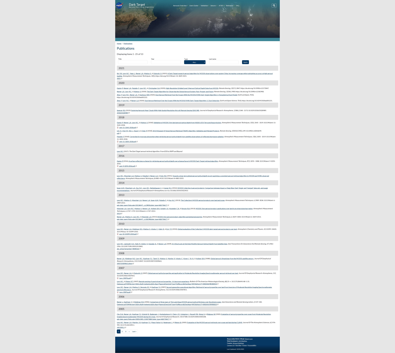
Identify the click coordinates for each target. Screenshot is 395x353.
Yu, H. (192, 258)
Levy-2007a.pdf (125, 292)
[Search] (274, 6)
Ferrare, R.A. (185, 208)
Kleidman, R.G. (137, 229)
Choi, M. (125, 131)
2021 (119, 78)
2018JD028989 (122, 113)
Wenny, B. (178, 322)
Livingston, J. (185, 314)
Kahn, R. (161, 229)
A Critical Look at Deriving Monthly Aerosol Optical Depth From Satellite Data (199, 244)
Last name (212, 59)
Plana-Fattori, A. (157, 322)
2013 (119, 213)
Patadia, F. (135, 88)
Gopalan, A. (152, 244)
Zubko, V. (144, 244)
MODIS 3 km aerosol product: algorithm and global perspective (179, 217)
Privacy (244, 345)
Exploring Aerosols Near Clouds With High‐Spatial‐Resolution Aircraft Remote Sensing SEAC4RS (165, 110)
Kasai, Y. (137, 131)
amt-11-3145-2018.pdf (127, 127)
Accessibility (252, 345)
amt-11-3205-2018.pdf (127, 141)
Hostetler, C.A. (174, 208)
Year (152, 59)
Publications (128, 43)
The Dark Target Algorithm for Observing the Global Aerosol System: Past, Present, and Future (180, 91)
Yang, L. (132, 73)
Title (119, 59)
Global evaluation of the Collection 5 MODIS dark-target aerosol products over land (207, 229)
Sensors (213, 5)
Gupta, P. (120, 88)
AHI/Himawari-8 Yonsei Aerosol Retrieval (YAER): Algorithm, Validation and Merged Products (186, 131)
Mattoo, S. (147, 73)
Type (186, 59)
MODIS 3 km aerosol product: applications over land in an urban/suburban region (224, 208)
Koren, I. (186, 258)
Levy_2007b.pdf (125, 278)
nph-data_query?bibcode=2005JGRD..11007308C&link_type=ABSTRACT (143, 319)
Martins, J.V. (136, 322)
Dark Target (137, 4)
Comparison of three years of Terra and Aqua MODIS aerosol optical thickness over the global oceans (185, 302)
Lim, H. (119, 131)
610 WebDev (243, 341)
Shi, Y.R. (119, 73)
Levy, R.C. (126, 73)
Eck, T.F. (169, 229)
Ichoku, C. (154, 229)
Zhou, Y (119, 95)
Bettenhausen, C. (156, 188)
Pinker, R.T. (129, 281)
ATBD (221, 5)
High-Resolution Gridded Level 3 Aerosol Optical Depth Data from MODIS (192, 88)
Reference (229, 5)
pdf (118, 133)
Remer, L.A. (139, 73)
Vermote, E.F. (144, 287)
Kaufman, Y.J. (147, 258)
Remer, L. (120, 302)
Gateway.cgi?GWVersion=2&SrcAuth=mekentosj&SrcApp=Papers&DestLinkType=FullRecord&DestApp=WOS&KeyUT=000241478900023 (167, 304)
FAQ (237, 5)
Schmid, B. (145, 314)
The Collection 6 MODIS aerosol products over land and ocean (203, 200)
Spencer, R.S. (121, 110)
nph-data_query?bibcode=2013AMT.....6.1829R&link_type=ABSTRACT (142, 219)
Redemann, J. (154, 314)
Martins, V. (171, 258)
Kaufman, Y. (128, 302)
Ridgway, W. (211, 314)
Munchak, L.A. (129, 176)
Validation (204, 5)
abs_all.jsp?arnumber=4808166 (128, 249)
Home (119, 43)
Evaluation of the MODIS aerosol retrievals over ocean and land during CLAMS (214, 322)
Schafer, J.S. (164, 208)
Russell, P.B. (194, 314)
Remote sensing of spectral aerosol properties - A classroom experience (164, 281)
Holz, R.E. (163, 176)
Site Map (238, 345)
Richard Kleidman (238, 343)
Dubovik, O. (157, 73)
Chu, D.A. (120, 314)
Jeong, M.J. (168, 188)
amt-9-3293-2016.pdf (127, 166)
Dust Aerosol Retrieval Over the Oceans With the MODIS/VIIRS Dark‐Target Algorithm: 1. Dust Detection (182, 101)
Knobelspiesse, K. (166, 314)
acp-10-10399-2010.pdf (128, 234)
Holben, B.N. (155, 208)
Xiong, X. (202, 314)
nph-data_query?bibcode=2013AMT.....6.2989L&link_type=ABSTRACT (142, 205)
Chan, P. (144, 131)
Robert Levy (249, 339)
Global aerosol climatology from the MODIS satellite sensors (232, 258)
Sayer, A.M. (121, 188)
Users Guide (193, 5)
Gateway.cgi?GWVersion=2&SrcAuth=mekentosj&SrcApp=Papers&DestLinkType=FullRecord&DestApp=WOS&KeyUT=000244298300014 (167, 284)
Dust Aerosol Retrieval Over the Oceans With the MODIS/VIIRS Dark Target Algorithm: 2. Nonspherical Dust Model (196, 95)
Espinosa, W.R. (145, 95)
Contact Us (230, 345)
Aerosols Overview (180, 5)
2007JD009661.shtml (124, 263)
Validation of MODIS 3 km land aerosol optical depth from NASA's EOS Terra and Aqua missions (187, 123)
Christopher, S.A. (154, 88)
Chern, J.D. (176, 314)
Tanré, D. (156, 258)
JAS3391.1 (120, 327)
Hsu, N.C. (139, 188)
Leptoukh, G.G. (129, 244)
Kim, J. (131, 131)
